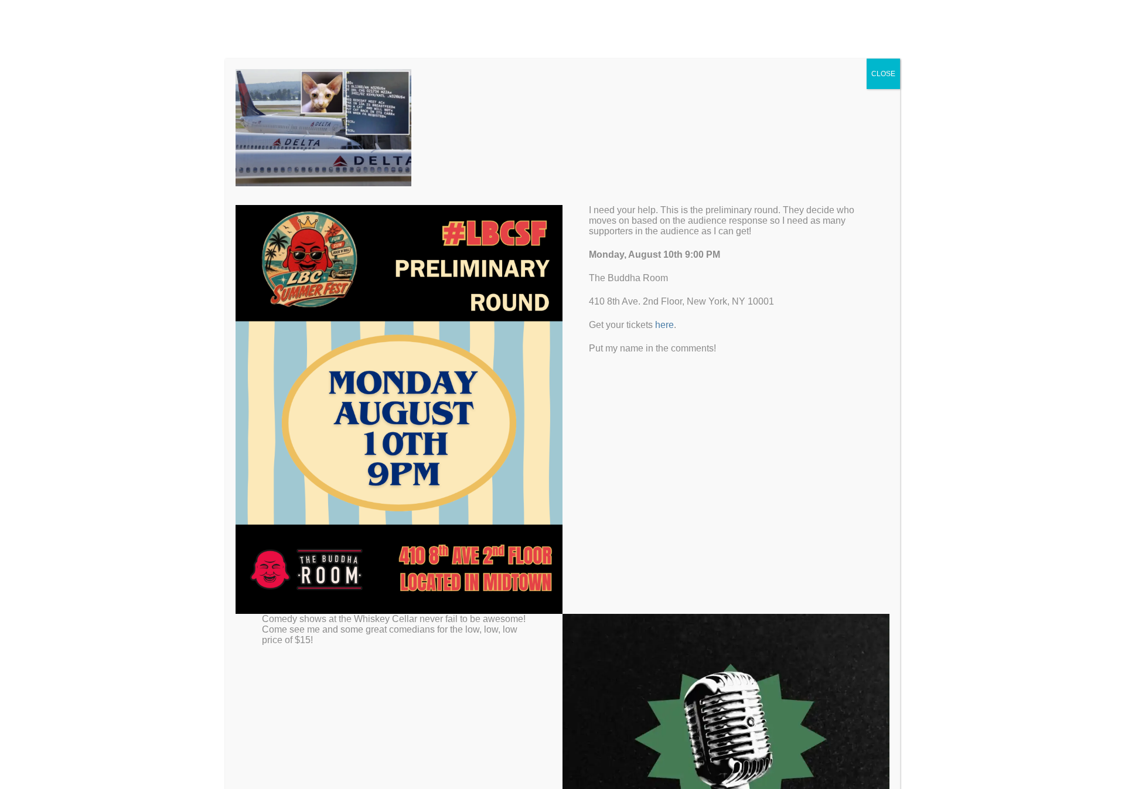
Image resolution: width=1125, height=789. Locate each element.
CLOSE (883, 74)
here (664, 325)
